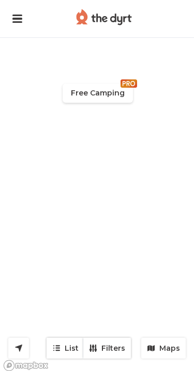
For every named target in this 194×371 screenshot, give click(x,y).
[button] (17, 18)
